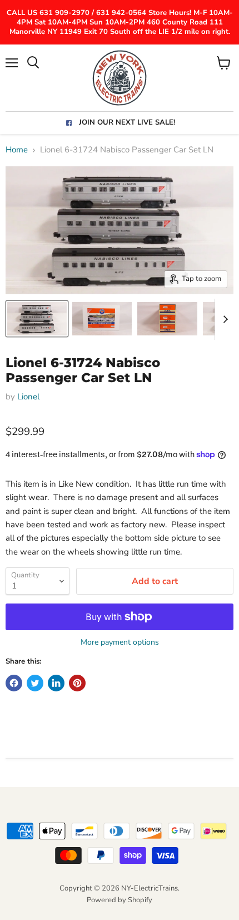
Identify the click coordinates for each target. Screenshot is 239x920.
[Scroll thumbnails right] (223, 319)
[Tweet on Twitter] (35, 683)
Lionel (28, 396)
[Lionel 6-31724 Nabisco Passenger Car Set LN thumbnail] (37, 319)
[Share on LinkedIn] (56, 683)
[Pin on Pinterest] (77, 683)
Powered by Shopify (119, 900)
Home (17, 150)
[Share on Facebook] (14, 683)
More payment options (120, 642)
